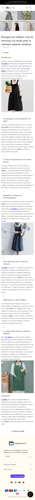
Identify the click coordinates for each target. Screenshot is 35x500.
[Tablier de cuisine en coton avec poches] (17, 238)
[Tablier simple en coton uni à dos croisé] (17, 376)
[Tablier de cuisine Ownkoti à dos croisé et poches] (17, 96)
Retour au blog (18, 431)
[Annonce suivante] (32, 2)
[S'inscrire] (29, 456)
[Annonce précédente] (3, 2)
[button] (3, 7)
